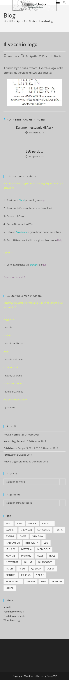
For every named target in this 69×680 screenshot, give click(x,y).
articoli (47, 523)
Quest (50, 568)
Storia (57, 56)
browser (26, 529)
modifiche (43, 549)
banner (10, 529)
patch (9, 568)
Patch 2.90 (9, 454)
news (40, 555)
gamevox (37, 536)
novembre (12, 562)
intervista (31, 542)
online (28, 562)
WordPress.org (11, 620)
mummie (26, 555)
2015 (8, 523)
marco (12, 56)
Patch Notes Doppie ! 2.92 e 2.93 (20, 448)
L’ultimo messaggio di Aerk (34, 127)
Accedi (6, 607)
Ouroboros (45, 562)
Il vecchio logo (46, 21)
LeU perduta (34, 151)
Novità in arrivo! (12, 434)
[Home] (4, 21)
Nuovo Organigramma (15, 461)
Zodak (10, 588)
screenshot (13, 581)
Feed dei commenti (13, 616)
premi (22, 568)
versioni (57, 581)
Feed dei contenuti (13, 611)
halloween (13, 542)
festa (59, 529)
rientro (10, 575)
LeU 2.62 (10, 549)
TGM (43, 581)
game (23, 536)
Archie (32, 523)
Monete (10, 555)
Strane (30, 581)
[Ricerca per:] (63, 2)
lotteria (26, 549)
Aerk (20, 523)
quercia (36, 568)
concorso (43, 529)
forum (10, 536)
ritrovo (26, 575)
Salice (40, 575)
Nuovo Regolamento (14, 441)
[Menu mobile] (58, 2)
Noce (52, 555)
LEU (46, 542)
